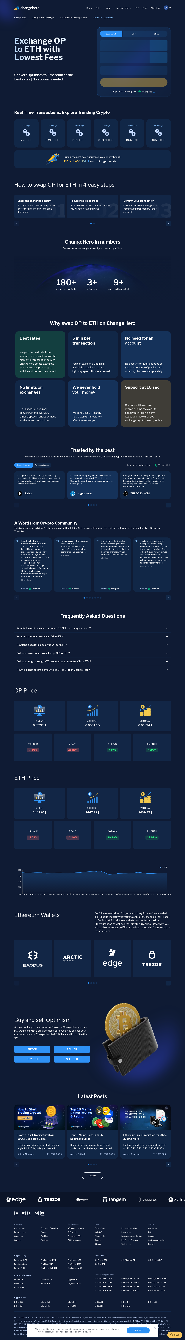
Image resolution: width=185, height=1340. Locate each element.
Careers (17, 1240)
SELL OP (72, 1049)
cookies (46, 1329)
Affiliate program (74, 1240)
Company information (49, 1228)
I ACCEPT (138, 1330)
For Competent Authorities (131, 1236)
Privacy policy (100, 1236)
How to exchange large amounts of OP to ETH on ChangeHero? (53, 669)
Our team (44, 1240)
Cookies (98, 1240)
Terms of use (100, 1228)
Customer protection (156, 1240)
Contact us (18, 1236)
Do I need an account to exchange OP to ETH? (43, 653)
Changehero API (74, 1236)
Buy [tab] (134, 34)
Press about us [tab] (23, 465)
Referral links (73, 1232)
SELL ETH (72, 1059)
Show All (92, 1175)
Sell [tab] (156, 34)
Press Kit (151, 1244)
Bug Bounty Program (129, 1240)
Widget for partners (76, 1228)
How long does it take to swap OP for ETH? (41, 644)
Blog (144, 8)
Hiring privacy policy (129, 1228)
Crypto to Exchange (22, 1275)
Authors (44, 1232)
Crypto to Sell (100, 1256)
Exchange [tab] (111, 34)
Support (151, 1236)
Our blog (44, 1236)
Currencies (152, 1228)
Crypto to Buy (20, 1256)
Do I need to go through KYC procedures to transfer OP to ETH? (53, 661)
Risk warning (126, 1232)
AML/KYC (98, 1232)
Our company (19, 1228)
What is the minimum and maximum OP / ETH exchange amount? (53, 628)
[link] (103, 18)
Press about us (20, 1232)
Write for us (126, 1244)
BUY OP (32, 1049)
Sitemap (98, 1244)
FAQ (137, 8)
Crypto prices (20, 1298)
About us (155, 8)
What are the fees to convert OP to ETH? (40, 636)
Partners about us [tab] (42, 465)
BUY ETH (32, 1059)
